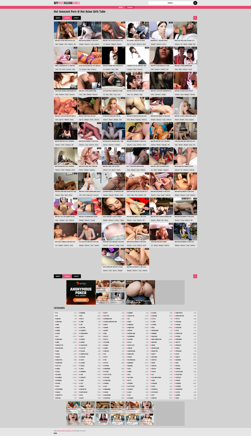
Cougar (82, 363)
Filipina (106, 366)
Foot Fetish (107, 374)
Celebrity (83, 330)
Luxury (154, 325)
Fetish (62, 145)
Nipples (154, 360)
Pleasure (178, 327)
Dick (66, 44)
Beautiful (111, 195)
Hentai (130, 330)
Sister (178, 392)
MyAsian (67, 3)
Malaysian (155, 330)
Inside (130, 357)
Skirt (177, 398)
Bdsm (58, 354)
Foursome (107, 380)
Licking (154, 313)
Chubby (82, 342)
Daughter (166, 170)
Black (155, 170)
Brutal (58, 398)
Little (154, 319)
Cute (119, 94)
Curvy (82, 380)
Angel (58, 327)
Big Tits (129, 44)
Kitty (73, 69)
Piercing (178, 322)
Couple (82, 366)
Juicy (129, 369)
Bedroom (59, 363)
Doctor (164, 44)
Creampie (129, 69)
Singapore (179, 389)
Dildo (117, 69)
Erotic (106, 336)
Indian (130, 348)
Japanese (130, 363)
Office (154, 371)
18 (104, 44)
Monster (155, 351)
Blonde (185, 44)
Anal (128, 119)
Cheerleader (84, 333)
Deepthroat (84, 392)
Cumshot (96, 245)
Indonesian (131, 351)
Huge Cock (89, 195)
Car (81, 325)
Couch (82, 360)
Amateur (108, 44)
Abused (58, 319)
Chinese (82, 339)
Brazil (58, 392)
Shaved (178, 380)
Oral (153, 380)
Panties (154, 398)
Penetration (180, 316)
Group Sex (131, 316)
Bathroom (59, 348)
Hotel (63, 69)
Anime (58, 330)
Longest (76, 18)
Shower (178, 386)
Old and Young (156, 377)
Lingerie (154, 316)
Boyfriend (59, 389)
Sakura (178, 369)
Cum (92, 245)
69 (104, 69)
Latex (129, 392)
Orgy (153, 386)
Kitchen (130, 377)
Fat (105, 354)
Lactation (131, 386)
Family (106, 348)
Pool (177, 330)
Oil (153, 374)
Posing (178, 336)
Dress (106, 325)
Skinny (178, 395)
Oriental (155, 389)
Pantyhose (179, 313)
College (164, 94)
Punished (178, 351)
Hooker (130, 339)
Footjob (106, 377)
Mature (154, 342)
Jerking (130, 366)
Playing (178, 325)
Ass (181, 44)
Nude (153, 363)
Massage (154, 336)
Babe (56, 44)
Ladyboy (130, 389)
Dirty (105, 313)
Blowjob (61, 44)
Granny (130, 313)
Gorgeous (191, 119)
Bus (163, 220)
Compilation (84, 354)
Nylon (154, 369)
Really (178, 357)
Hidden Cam (131, 333)
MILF (153, 327)
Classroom (157, 94)
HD (74, 44)
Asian (56, 69)
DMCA (55, 433)
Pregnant (179, 339)
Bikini (58, 369)
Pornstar (179, 333)
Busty (144, 44)
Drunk (122, 245)
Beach (58, 357)
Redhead (178, 360)
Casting (93, 220)
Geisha (106, 392)
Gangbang (107, 389)
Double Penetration (110, 322)
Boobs (134, 44)
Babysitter (59, 345)
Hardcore (70, 44)
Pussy (177, 354)
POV (153, 395)
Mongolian (155, 348)
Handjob (60, 245)
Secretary (179, 374)
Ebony (70, 195)
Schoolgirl (179, 371)
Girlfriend (107, 395)
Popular (129, 7)
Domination (108, 319)
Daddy (190, 44)
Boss (57, 386)
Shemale (178, 383)
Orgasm (154, 383)
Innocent (68, 69)
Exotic (106, 339)
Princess (178, 345)
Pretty (178, 342)
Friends (106, 383)
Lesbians (130, 398)
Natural (154, 357)
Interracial (131, 360)
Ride (177, 363)
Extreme (106, 342)
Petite (178, 319)
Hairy (141, 94)
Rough (178, 366)
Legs (129, 395)
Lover (154, 322)
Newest (121, 7)
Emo (105, 333)
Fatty (106, 357)
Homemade (131, 336)
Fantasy (106, 351)
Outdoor (155, 392)
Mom (153, 345)
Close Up (192, 94)
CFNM (81, 322)
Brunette (87, 44)
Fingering (138, 119)
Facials (162, 195)
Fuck (105, 386)
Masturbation (156, 339)
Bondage (59, 380)
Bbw (57, 351)
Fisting (106, 371)
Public (178, 348)
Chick (81, 336)
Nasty (154, 354)
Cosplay (82, 357)
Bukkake (82, 313)
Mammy (154, 333)
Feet (105, 360)
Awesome (59, 339)
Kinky (129, 371)
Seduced (178, 377)
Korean (130, 383)
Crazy (92, 44)
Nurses (154, 366)
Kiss (129, 374)
